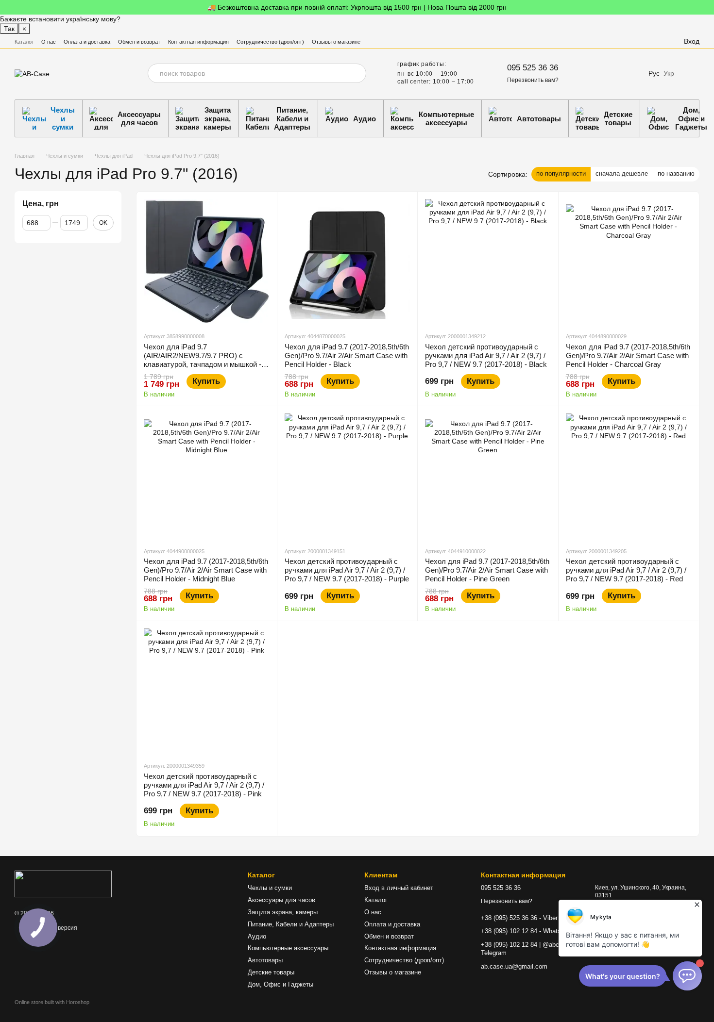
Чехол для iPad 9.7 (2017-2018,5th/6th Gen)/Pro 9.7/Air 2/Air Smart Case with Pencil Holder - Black (347, 355)
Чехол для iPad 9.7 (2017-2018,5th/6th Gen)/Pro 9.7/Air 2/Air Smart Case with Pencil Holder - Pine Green (487, 570)
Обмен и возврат (139, 42)
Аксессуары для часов (139, 118)
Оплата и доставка (87, 42)
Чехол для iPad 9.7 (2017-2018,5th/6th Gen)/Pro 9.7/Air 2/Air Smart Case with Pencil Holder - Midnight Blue (206, 570)
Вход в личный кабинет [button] (398, 887)
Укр (668, 73)
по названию (676, 173)
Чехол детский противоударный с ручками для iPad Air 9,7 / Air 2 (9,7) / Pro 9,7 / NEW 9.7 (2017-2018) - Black (486, 355)
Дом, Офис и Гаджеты (280, 984)
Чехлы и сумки (63, 118)
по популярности (561, 173)
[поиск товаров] (356, 73)
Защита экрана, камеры (217, 118)
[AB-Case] (63, 883)
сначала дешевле (621, 173)
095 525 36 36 (532, 67)
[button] (706, 7)
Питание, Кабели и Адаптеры (292, 118)
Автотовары (539, 119)
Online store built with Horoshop (52, 1002)
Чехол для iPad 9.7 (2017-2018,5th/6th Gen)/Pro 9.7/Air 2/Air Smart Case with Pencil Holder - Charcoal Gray (628, 355)
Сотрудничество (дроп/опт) (270, 42)
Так (9, 29)
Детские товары (618, 118)
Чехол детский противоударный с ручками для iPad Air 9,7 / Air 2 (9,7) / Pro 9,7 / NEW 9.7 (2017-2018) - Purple (347, 570)
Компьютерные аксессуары (446, 118)
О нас (48, 42)
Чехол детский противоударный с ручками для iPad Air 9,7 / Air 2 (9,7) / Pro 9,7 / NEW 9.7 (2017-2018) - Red (626, 570)
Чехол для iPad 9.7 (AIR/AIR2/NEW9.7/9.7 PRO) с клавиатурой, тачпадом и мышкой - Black (202, 360)
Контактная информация (198, 42)
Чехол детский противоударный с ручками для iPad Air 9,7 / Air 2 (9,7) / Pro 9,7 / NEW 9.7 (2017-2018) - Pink (204, 785)
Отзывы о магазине (336, 42)
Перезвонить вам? (533, 80)
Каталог (24, 42)
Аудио (364, 119)
